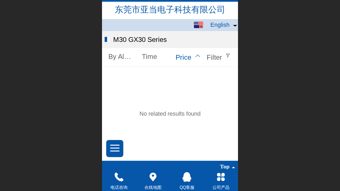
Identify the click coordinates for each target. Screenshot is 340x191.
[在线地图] (153, 177)
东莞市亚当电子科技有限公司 (170, 9)
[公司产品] (221, 177)
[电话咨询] (119, 177)
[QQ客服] (187, 177)
